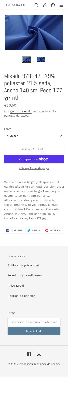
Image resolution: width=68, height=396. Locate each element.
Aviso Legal (16, 285)
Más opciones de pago (34, 168)
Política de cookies (21, 296)
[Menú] (61, 5)
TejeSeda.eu (15, 5)
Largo (8, 128)
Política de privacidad (23, 265)
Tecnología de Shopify (47, 364)
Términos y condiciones (25, 275)
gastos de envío (21, 111)
